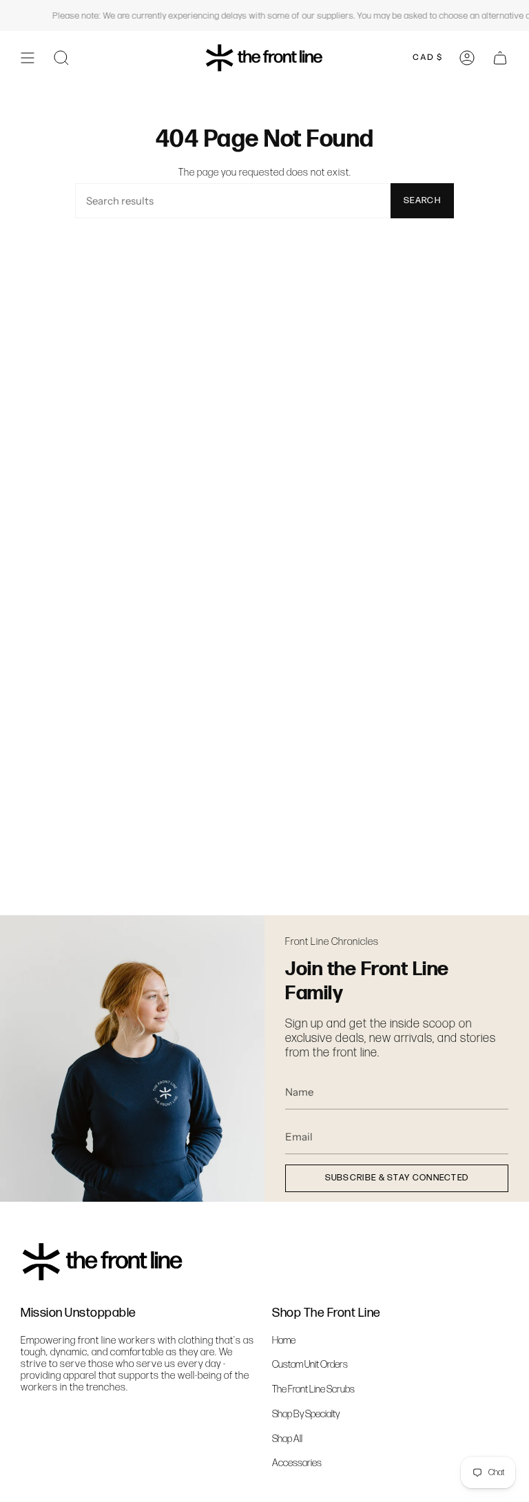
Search (422, 200)
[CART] (500, 57)
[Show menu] (27, 57)
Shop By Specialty (306, 1414)
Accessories (297, 1463)
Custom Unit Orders (310, 1364)
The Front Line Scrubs (313, 1389)
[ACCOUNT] (467, 57)
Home (283, 1340)
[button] (61, 57)
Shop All (287, 1439)
